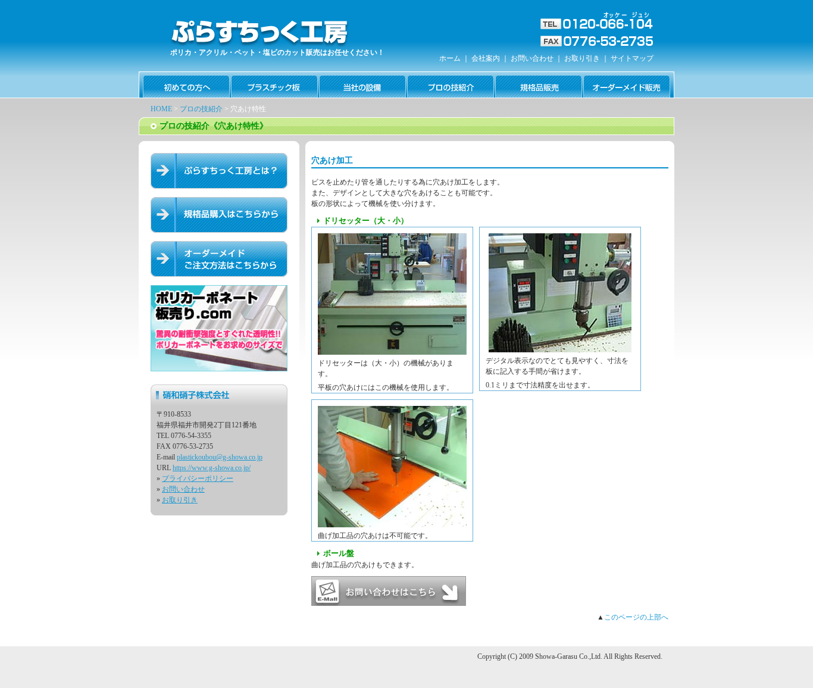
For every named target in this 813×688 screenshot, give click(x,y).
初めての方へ (186, 84)
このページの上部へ (636, 617)
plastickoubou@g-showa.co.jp (219, 457)
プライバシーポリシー (197, 478)
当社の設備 (362, 84)
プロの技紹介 (450, 84)
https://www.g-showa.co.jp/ (212, 468)
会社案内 (485, 58)
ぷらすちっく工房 (257, 33)
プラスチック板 (274, 84)
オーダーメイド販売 (627, 84)
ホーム (450, 58)
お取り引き (582, 58)
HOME (161, 109)
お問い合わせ (532, 58)
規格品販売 (539, 84)
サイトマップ (632, 58)
